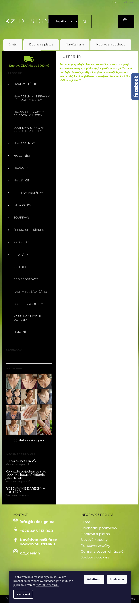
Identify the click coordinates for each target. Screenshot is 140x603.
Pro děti (20, 267)
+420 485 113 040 (36, 531)
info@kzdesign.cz (37, 522)
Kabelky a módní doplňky (27, 318)
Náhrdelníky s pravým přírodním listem (31, 98)
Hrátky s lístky (25, 84)
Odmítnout (94, 579)
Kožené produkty (28, 304)
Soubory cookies (95, 557)
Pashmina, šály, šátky (30, 291)
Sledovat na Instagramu (31, 440)
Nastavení (23, 594)
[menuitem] (12, 44)
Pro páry (20, 254)
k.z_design (30, 553)
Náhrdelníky (24, 143)
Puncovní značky (95, 546)
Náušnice (21, 180)
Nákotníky (21, 155)
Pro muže (21, 242)
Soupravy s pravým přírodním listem (29, 129)
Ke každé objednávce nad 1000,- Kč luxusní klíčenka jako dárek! (26, 475)
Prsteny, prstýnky (28, 193)
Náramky (20, 168)
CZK (114, 2)
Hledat (82, 21)
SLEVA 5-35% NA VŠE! (22, 461)
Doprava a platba (95, 534)
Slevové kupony (94, 540)
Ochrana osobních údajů (102, 551)
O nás (86, 522)
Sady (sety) (22, 205)
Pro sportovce (25, 279)
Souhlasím (117, 579)
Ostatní (19, 332)
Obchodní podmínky (99, 528)
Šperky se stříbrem (29, 230)
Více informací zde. (47, 585)
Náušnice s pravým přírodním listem (28, 113)
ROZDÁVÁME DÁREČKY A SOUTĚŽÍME (25, 490)
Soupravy (21, 217)
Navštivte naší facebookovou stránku (38, 542)
